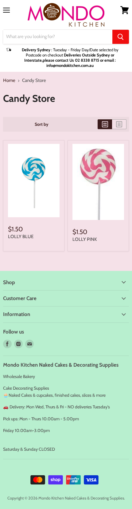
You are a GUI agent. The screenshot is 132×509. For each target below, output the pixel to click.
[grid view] (105, 124)
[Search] (120, 37)
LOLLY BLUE (20, 236)
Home (9, 80)
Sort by (42, 124)
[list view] (119, 124)
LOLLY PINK (84, 239)
